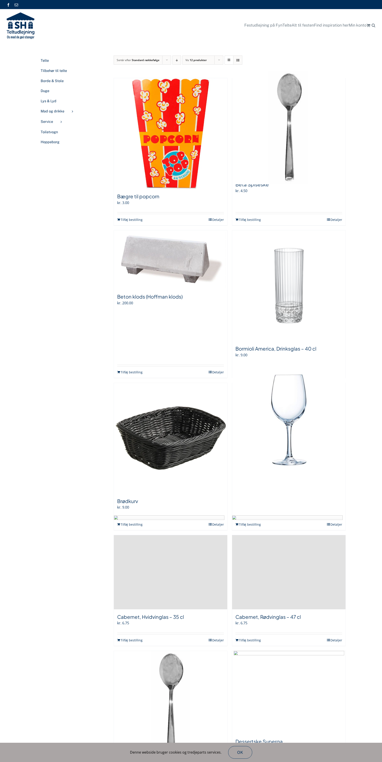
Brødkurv (127, 501)
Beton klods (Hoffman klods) (150, 296)
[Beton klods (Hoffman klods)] (170, 259)
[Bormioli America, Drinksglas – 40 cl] (289, 285)
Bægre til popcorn (138, 196)
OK (240, 752)
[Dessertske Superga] (289, 692)
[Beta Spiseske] (289, 127)
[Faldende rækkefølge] (176, 60)
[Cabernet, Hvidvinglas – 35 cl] (170, 572)
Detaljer (218, 220)
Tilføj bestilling (132, 220)
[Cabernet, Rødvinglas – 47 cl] (289, 572)
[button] (373, 25)
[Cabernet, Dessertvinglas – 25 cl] (289, 420)
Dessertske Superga (259, 741)
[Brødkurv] (170, 438)
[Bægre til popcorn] (170, 133)
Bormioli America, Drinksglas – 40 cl (275, 348)
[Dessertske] (170, 706)
